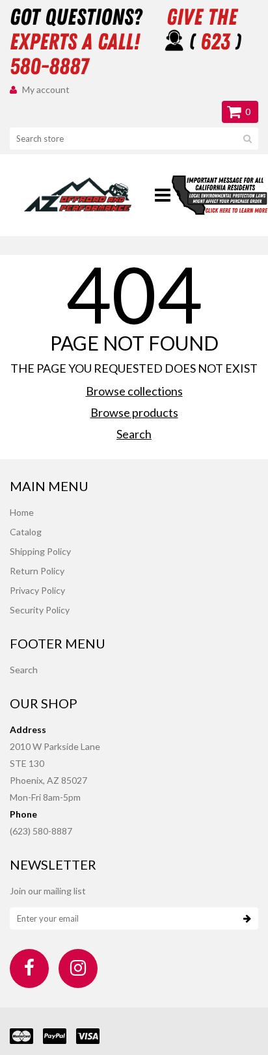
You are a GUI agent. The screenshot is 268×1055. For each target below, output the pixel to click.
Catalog (26, 531)
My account (46, 89)
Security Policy (40, 609)
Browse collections (134, 391)
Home (22, 512)
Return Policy (37, 570)
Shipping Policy (40, 551)
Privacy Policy (37, 590)
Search (134, 434)
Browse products (134, 412)
